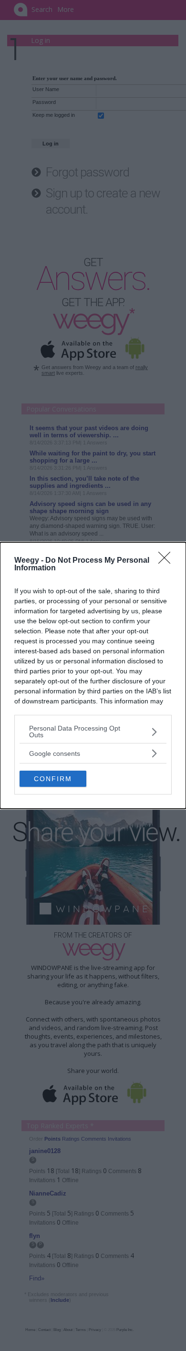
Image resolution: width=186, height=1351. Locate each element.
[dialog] (93, 675)
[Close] (167, 561)
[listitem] (93, 731)
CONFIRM (53, 779)
